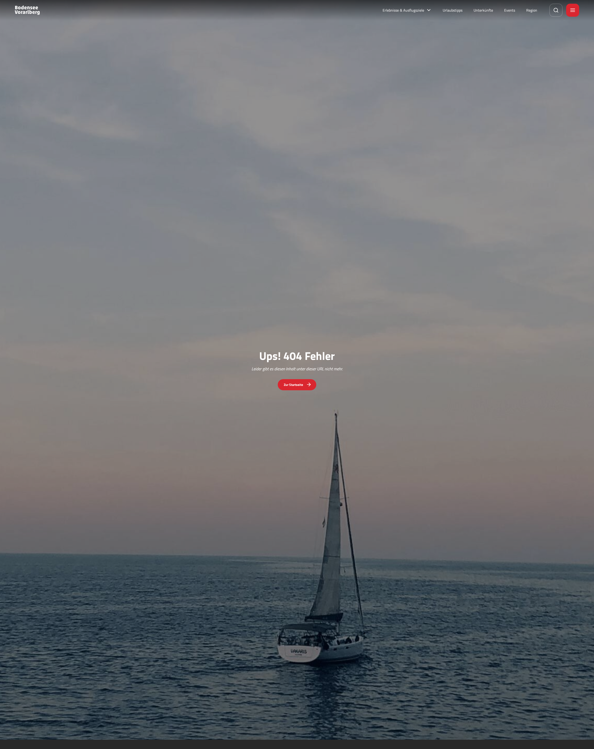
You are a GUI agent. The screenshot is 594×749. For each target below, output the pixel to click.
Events (509, 10)
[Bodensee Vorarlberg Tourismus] (27, 10)
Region (531, 10)
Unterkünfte (483, 10)
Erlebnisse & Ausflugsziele (403, 10)
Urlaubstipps (452, 10)
